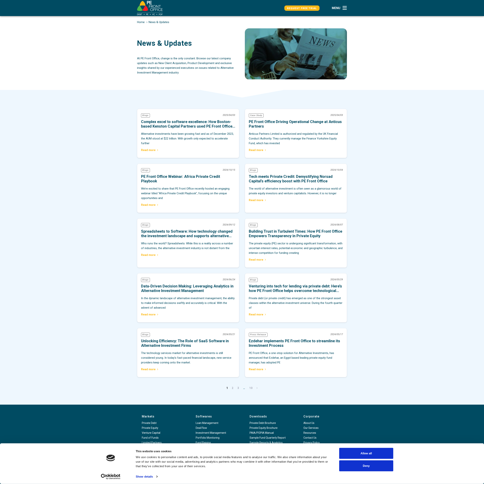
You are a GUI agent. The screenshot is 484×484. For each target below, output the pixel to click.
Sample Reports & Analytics (266, 442)
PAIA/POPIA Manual (262, 432)
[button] (340, 8)
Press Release (258, 334)
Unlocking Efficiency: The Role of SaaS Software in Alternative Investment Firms (188, 352)
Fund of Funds (150, 437)
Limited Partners (152, 442)
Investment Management (211, 432)
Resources (309, 432)
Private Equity (150, 427)
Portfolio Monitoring (208, 437)
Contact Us (309, 437)
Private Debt (149, 422)
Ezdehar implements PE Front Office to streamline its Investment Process (296, 352)
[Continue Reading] (149, 150)
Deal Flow (201, 427)
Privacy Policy (311, 442)
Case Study (256, 115)
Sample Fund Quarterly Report (268, 437)
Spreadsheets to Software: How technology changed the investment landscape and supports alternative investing (188, 243)
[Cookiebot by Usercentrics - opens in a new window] (110, 476)
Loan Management (207, 422)
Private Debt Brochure (263, 422)
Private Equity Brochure (264, 427)
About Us (308, 422)
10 (251, 388)
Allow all (366, 453)
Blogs (145, 115)
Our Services (311, 427)
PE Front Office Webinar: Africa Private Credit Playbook (188, 188)
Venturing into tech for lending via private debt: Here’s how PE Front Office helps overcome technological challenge (296, 297)
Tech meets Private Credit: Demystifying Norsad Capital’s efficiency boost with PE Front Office (296, 188)
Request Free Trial (302, 8)
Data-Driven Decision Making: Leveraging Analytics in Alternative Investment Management (188, 297)
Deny (366, 465)
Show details (144, 476)
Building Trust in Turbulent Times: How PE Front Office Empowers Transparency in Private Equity (296, 243)
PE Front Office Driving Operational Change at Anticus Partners (296, 133)
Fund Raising (203, 442)
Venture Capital (151, 432)
